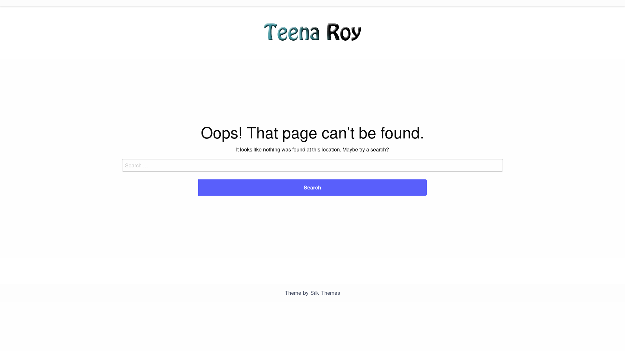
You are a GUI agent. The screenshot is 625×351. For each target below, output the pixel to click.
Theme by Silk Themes (312, 293)
